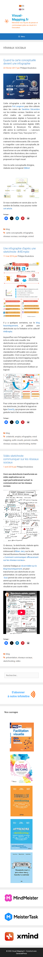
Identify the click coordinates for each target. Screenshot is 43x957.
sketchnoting (24, 444)
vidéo (18, 661)
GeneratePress (21, 953)
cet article (7, 208)
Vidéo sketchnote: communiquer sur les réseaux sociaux (21, 459)
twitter (33, 444)
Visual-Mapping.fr (20, 17)
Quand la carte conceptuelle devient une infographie (19, 62)
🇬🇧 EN (21, 9)
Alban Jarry (20, 551)
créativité (10, 436)
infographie (28, 233)
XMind (26, 168)
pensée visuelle (31, 440)
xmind (31, 236)
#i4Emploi (7, 331)
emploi (18, 436)
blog (8, 229)
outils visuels (17, 440)
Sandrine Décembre (31, 109)
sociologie (22, 236)
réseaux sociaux (10, 236)
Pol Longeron (18, 106)
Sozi (6, 577)
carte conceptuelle (14, 233)
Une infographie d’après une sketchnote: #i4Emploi (19, 250)
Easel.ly (11, 409)
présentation (11, 657)
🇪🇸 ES (21, 6)
